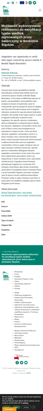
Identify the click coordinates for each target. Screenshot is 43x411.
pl (17, 3)
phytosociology (35, 195)
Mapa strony (19, 317)
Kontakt (17, 288)
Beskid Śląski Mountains (11, 193)
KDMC (28, 373)
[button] (22, 2)
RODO (16, 293)
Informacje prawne (21, 333)
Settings (26, 407)
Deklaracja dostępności (22, 295)
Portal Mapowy (19, 343)
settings (25, 403)
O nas (16, 274)
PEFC (16, 347)
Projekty (17, 276)
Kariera (17, 321)
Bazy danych (19, 335)
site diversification (8, 195)
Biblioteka (17, 338)
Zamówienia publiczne (22, 284)
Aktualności (18, 272)
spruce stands (22, 195)
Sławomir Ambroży (9, 73)
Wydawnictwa (19, 340)
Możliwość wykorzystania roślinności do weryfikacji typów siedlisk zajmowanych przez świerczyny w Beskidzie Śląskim (20, 258)
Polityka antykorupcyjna (23, 302)
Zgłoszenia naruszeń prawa (24, 305)
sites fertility (27, 193)
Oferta (16, 281)
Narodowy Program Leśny (23, 279)
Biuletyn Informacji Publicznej (25, 331)
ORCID (17, 286)
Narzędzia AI (19, 350)
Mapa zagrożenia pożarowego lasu (27, 345)
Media (16, 319)
